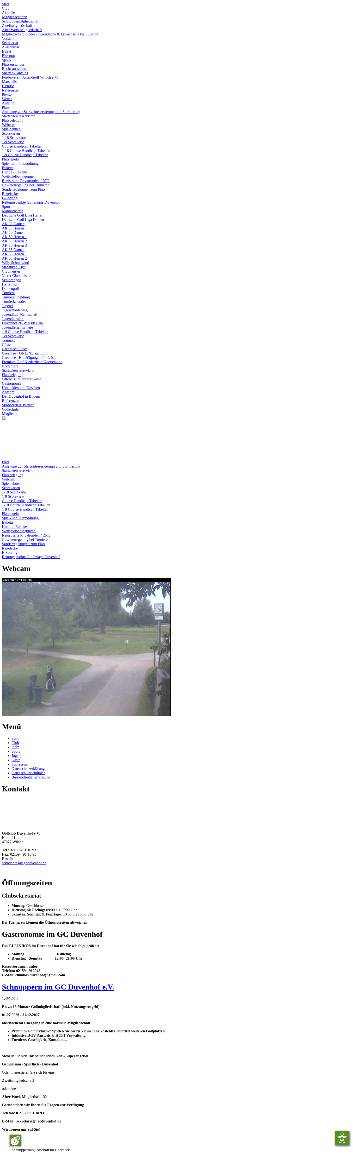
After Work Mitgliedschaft (22, 30)
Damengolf (10, 288)
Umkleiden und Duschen (21, 388)
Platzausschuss (13, 64)
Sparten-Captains (15, 73)
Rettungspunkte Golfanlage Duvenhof (31, 202)
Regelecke (10, 194)
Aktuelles (9, 13)
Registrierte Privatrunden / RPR (26, 181)
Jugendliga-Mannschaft (19, 314)
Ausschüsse (11, 47)
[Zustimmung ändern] (15, 1140)
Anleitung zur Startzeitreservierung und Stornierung (41, 112)
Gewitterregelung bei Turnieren (25, 185)
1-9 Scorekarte (13, 142)
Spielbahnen (11, 129)
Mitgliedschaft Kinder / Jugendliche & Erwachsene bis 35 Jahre (50, 34)
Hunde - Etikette (14, 172)
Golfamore (10, 366)
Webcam (8, 125)
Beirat (6, 51)
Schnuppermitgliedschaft (20, 21)
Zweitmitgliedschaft (17, 25)
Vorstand (8, 38)
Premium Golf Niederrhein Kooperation (32, 362)
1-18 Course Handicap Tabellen (26, 151)
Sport (6, 207)
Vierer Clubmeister (16, 276)
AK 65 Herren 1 (14, 254)
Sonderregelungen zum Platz (23, 189)
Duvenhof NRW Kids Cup (22, 323)
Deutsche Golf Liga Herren (22, 215)
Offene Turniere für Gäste (21, 379)
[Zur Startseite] (17, 446)
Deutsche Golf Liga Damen (23, 219)
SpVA (6, 60)
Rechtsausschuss (14, 69)
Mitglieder (10, 414)
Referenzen (10, 90)
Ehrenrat (8, 56)
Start (5, 4)
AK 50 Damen (13, 232)
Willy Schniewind (15, 263)
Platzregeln (10, 159)
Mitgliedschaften (14, 17)
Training (8, 340)
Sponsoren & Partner (18, 405)
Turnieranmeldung (16, 297)
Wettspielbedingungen (19, 176)
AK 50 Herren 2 (14, 241)
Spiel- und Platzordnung (20, 163)
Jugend (7, 306)
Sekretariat (10, 43)
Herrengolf (10, 284)
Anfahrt (8, 103)
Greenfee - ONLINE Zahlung (24, 353)
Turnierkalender (14, 301)
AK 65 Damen (13, 250)
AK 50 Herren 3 (14, 245)
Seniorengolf (11, 280)
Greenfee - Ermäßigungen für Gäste (29, 357)
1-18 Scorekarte (14, 138)
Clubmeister (11, 271)
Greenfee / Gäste (14, 349)
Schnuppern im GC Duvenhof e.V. (58, 987)
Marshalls (9, 82)
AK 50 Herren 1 (14, 237)
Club (5, 8)
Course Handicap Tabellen (22, 146)
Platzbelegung (12, 120)
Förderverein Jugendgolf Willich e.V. (30, 77)
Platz (5, 107)
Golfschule (10, 409)
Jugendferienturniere (17, 327)
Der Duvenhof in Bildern (21, 396)
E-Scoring (9, 198)
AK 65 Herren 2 (14, 258)
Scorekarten (11, 133)
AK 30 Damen (13, 224)
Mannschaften (12, 211)
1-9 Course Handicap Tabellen (25, 155)
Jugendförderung (15, 310)
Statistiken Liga (13, 267)
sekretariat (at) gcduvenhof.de (24, 863)
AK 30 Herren (13, 228)
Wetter (7, 99)
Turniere (8, 293)
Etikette (7, 168)
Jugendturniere (13, 319)
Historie (8, 86)
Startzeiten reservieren (18, 116)
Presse (7, 94)
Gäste (6, 345)
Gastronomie (11, 383)
